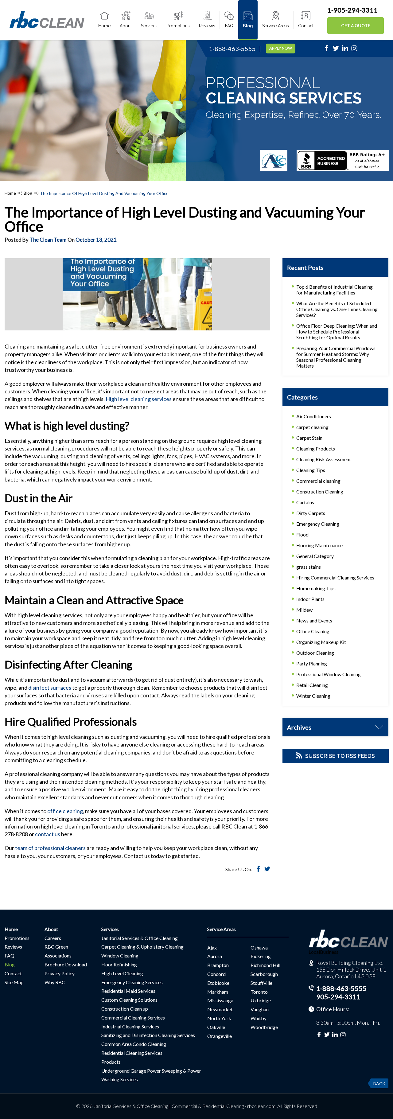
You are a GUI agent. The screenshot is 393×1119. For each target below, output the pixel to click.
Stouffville (261, 983)
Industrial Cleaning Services (130, 1026)
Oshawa (259, 947)
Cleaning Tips (310, 470)
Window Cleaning (119, 955)
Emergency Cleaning (317, 524)
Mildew (304, 610)
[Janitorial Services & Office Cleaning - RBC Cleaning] (46, 27)
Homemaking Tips (316, 588)
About (126, 25)
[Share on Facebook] (258, 870)
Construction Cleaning (319, 491)
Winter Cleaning (313, 696)
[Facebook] (327, 50)
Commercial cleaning (318, 481)
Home (104, 25)
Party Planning (311, 663)
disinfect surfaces (49, 687)
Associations (58, 955)
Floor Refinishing (119, 964)
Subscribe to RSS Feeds (340, 756)
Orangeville (219, 1036)
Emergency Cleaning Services (132, 982)
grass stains (308, 567)
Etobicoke (218, 983)
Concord (216, 974)
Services (149, 25)
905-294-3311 (338, 996)
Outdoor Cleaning (315, 653)
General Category (315, 556)
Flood (302, 534)
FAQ (229, 25)
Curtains (305, 502)
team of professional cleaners (50, 847)
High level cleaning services (138, 399)
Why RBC (55, 982)
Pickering (261, 956)
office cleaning (65, 811)
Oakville (216, 1027)
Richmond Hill (265, 965)
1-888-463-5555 (232, 48)
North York (219, 1018)
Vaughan (260, 1009)
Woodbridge (264, 1027)
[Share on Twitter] (267, 870)
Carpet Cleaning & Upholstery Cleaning (142, 946)
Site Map (14, 982)
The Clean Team (48, 239)
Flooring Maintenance (319, 545)
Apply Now (280, 48)
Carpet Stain (309, 438)
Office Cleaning (312, 631)
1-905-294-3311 (352, 10)
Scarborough (264, 974)
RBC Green (56, 946)
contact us (47, 834)
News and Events (314, 620)
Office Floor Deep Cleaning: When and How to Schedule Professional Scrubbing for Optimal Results (336, 331)
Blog (248, 25)
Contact (305, 25)
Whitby (259, 1018)
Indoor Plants (310, 599)
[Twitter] (336, 50)
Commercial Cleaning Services (133, 1017)
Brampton (218, 965)
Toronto (259, 992)
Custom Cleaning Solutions (129, 1000)
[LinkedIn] (345, 50)
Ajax (212, 947)
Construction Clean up (124, 1009)
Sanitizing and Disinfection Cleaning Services (148, 1035)
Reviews (207, 25)
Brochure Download (66, 964)
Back (379, 1083)
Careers (53, 938)
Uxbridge (261, 1000)
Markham (217, 992)
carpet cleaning (312, 427)
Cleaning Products (315, 448)
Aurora (214, 956)
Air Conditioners (313, 416)
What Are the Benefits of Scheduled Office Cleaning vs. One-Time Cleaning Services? (337, 309)
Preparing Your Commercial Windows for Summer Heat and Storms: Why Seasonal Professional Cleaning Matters (335, 356)
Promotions (178, 25)
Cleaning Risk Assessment (323, 459)
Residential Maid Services (128, 991)
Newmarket (220, 1009)
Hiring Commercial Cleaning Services (335, 577)
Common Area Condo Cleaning (133, 1044)
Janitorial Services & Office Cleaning (139, 938)
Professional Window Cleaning (328, 674)
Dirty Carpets (310, 513)
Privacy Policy (60, 973)
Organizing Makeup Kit (321, 642)
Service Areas (275, 25)
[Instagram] (354, 50)
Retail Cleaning (312, 685)
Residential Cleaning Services (131, 1053)
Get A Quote (355, 25)
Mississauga (220, 1000)
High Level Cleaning (122, 973)
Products (111, 1062)
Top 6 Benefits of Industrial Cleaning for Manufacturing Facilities (334, 289)
